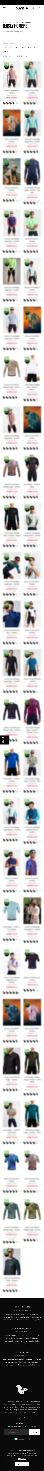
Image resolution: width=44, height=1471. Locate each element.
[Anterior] (2, 2)
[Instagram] (20, 1418)
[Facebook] (24, 1418)
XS (10, 47)
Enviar (34, 1432)
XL (35, 47)
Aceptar (22, 1464)
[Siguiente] (42, 2)
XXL (6, 51)
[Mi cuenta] (36, 8)
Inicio (4, 23)
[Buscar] (33, 8)
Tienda (10, 23)
